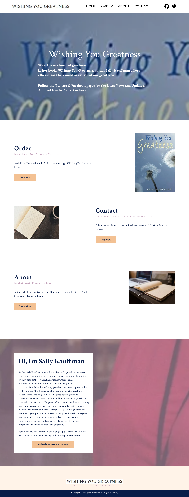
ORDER (107, 6)
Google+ (57, 431)
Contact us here (74, 90)
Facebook (78, 85)
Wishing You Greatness (75, 70)
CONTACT (142, 6)
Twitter (61, 85)
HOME (91, 6)
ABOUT (124, 6)
